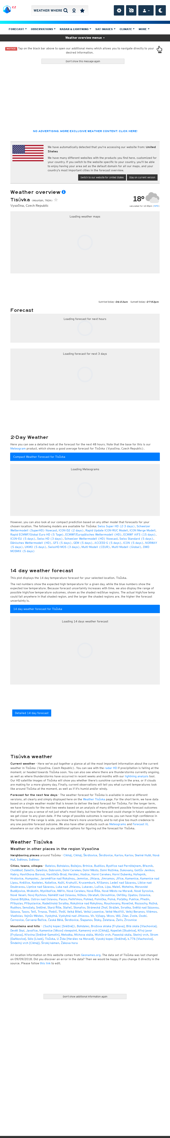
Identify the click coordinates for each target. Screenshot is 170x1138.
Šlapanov (86, 920)
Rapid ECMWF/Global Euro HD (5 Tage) (37, 534)
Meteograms (117, 824)
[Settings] (119, 10)
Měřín (61, 891)
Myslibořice (48, 891)
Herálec (73, 874)
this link (45, 963)
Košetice (50, 882)
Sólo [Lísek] (35, 938)
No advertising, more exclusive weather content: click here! (85, 131)
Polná (111, 899)
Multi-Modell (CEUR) (95, 547)
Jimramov (107, 878)
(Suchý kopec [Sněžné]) (58, 926)
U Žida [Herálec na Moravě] (75, 938)
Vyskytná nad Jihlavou (74, 915)
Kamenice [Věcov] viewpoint (58, 930)
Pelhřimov (75, 899)
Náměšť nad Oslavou (62, 895)
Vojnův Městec (33, 915)
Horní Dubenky (122, 874)
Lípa (108, 886)
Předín (144, 899)
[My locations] (82, 10)
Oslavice (144, 895)
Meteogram (18, 448)
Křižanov (102, 882)
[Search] (65, 10)
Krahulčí (71, 882)
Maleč (116, 886)
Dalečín (29, 870)
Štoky (97, 920)
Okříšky (121, 895)
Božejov (76, 865)
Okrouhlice (107, 895)
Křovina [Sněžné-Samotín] (42, 934)
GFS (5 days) (62, 542)
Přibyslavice (32, 903)
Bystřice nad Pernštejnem (123, 865)
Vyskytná (51, 915)
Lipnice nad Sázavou (40, 886)
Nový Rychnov (37, 895)
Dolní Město (90, 870)
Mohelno (127, 886)
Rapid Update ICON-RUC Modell (106, 530)
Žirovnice (130, 920)
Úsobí (143, 915)
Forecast (17, 29)
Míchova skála (83, 934)
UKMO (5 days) (35, 547)
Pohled (88, 899)
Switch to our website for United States (102, 177)
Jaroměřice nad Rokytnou (57, 878)
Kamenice (131, 878)
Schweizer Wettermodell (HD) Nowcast (91, 538)
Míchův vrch (103, 934)
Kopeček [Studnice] (123, 930)
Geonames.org (91, 955)
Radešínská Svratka (55, 903)
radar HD (111, 768)
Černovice (17, 920)
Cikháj (67, 855)
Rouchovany (112, 903)
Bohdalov (63, 865)
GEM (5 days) (83, 542)
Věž (118, 915)
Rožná (153, 903)
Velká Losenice (94, 911)
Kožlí (61, 882)
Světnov (22, 859)
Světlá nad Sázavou (145, 907)
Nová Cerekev (76, 891)
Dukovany (126, 870)
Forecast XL (141, 824)
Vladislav (16, 915)
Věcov (110, 915)
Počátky (122, 899)
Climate (126, 29)
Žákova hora (69, 943)
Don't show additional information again (85, 996)
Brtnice (87, 865)
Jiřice (120, 878)
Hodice (85, 874)
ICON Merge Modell (142, 530)
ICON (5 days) (133, 542)
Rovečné (127, 903)
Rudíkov (15, 907)
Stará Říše (54, 907)
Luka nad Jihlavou (68, 886)
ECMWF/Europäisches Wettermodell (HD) (93, 534)
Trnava (42, 911)
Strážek (114, 907)
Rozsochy (141, 903)
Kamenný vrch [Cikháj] (94, 930)
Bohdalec (83, 926)
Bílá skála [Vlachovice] (141, 926)
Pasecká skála (121, 934)
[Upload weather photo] (131, 10)
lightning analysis (136, 776)
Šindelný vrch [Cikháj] (25, 943)
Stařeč (67, 907)
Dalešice (41, 870)
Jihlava (94, 878)
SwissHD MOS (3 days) (64, 547)
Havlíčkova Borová (32, 874)
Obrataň (93, 895)
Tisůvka (50, 938)
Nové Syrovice (143, 891)
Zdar (125, 915)
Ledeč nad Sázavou (123, 882)
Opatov (132, 895)
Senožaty (28, 907)
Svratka (126, 907)
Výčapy (100, 915)
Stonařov (79, 907)
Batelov (50, 865)
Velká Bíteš (74, 911)
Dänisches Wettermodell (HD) (30, 542)
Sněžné (41, 907)
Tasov (25, 911)
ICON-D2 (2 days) (71, 530)
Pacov (63, 899)
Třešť (61, 911)
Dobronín (55, 870)
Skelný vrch (140, 934)
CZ (14, 7)
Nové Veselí (18, 895)
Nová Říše (93, 891)
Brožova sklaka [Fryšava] (108, 926)
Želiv (119, 920)
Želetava (108, 920)
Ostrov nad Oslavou (44, 899)
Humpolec (32, 878)
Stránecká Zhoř (97, 907)
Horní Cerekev (100, 874)
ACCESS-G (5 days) (107, 542)
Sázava (15, 911)
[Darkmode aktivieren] (160, 10)
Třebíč (53, 911)
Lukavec (87, 886)
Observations (42, 29)
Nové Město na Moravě (117, 891)
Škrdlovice (90, 855)
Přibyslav (16, 903)
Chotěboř (16, 870)
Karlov (118, 855)
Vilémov (151, 911)
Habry (14, 874)
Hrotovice (16, 878)
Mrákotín (33, 891)
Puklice (134, 899)
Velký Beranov (135, 911)
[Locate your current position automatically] (74, 10)
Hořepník (139, 874)
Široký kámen (50, 943)
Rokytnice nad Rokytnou (86, 903)
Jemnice (82, 878)
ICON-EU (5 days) (22, 538)
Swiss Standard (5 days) (136, 538)
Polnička (100, 899)
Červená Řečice (36, 920)
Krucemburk (87, 882)
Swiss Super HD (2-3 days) (116, 526)
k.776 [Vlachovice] (140, 938)
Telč (33, 911)
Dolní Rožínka (109, 870)
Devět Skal (17, 930)
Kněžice (24, 882)
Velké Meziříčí (114, 911)
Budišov (99, 865)
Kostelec (37, 882)
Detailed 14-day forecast (32, 713)
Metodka (67, 934)
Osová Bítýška (19, 899)
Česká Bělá (55, 920)
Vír (92, 915)
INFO (156, 206)
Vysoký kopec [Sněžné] (111, 938)
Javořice (32, 930)
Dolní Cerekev (72, 870)
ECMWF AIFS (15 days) (139, 534)
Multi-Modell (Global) (126, 547)
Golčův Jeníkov (144, 870)
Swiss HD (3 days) (50, 538)
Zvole (133, 915)
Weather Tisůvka (94, 799)
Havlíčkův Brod (56, 874)
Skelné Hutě (143, 855)
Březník (148, 865)
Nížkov (81, 895)
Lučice (99, 886)
